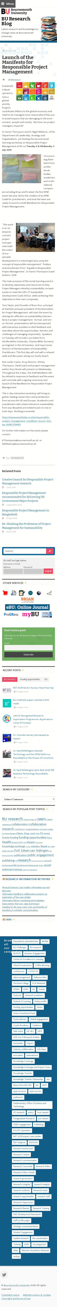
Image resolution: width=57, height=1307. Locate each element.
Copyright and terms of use (15, 1298)
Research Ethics (43, 1166)
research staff (43, 1196)
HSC (24, 842)
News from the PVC (22, 1085)
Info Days (41, 1049)
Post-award (42, 1112)
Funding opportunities (23, 1007)
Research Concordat (22, 1166)
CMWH (49, 820)
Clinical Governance (22, 965)
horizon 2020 (17, 842)
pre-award (43, 1118)
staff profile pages (21, 1220)
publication (20, 855)
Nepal (44, 846)
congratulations (32, 829)
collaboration (19, 824)
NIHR (53, 847)
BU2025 (17, 953)
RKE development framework (26, 865)
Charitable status (10, 1295)
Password (28, 567)
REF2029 (33, 1142)
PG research (18, 1112)
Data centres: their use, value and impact (20, 904)
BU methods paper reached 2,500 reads (31, 702)
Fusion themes (19, 1019)
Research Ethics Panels (23, 1172)
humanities (18, 1043)
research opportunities (23, 1196)
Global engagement (39, 1019)
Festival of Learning (22, 1001)
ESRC (38, 834)
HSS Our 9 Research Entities (26, 1037)
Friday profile (40, 1001)
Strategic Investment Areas (25, 1226)
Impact (30, 1043)
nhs (49, 847)
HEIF (39, 1031)
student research (21, 1238)
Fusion (49, 838)
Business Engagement (34, 953)
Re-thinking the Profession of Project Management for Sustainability (26, 525)
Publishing (38, 1124)
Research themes (21, 1208)
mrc (48, 1079)
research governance (23, 1178)
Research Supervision (23, 1202)
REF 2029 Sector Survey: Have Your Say (33, 687)
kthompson (15, 80)
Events (6, 837)
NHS (44, 1085)
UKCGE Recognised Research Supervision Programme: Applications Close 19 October (33, 719)
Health (6, 842)
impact (31, 842)
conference (19, 829)
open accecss (19, 1091)
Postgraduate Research (24, 1118)
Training (16, 1244)
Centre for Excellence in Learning (28, 959)
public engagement (40, 855)
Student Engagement (23, 1232)
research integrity (42, 1184)
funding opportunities (32, 837)
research (24, 860)
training (17, 869)
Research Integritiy (21, 1184)
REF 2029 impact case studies (27, 1136)
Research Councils (37, 861)
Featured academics (34, 995)
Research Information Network (27, 879)
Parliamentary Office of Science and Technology (29, 1105)
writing (16, 1256)
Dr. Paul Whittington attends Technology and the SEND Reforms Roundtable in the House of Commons (33, 754)
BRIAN (45, 941)
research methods (21, 1190)
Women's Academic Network (35, 1250)
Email (6, 643)
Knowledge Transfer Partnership (28, 1079)
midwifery (35, 846)
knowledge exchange (13, 846)
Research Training (41, 1208)
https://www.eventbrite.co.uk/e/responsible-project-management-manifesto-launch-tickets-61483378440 (27, 421)
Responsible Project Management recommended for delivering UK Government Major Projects (24, 496)
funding (14, 837)
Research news (40, 1190)
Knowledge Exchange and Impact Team (31, 1067)
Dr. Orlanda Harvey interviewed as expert (31, 737)
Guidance (36, 1025)
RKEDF (41, 865)
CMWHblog (6, 825)
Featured (17, 995)
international (32, 1055)
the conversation (40, 1238)
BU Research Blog (15, 21)
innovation (39, 842)
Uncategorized (17, 458)
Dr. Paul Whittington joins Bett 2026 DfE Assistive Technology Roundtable (33, 772)
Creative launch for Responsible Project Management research (27, 481)
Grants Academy (21, 1025)
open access (8, 851)
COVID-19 (33, 971)
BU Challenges (19, 947)
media (28, 847)
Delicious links (40, 977)
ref (16, 861)
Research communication (25, 1160)
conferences (19, 971)
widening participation (29, 870)
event (47, 833)
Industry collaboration (23, 1049)
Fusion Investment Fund (24, 1013)
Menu (10, 4)
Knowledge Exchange (23, 1061)
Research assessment (23, 1148)
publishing (8, 860)
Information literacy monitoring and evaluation (23, 900)
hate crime (18, 1031)
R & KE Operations (22, 1130)
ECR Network (38, 983)
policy (31, 1112)
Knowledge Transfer (22, 1073)
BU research (12, 819)
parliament (18, 1097)
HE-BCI (30, 1031)
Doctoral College (46, 829)
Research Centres (21, 1154)
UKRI (8, 919)
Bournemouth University (18, 13)
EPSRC (16, 989)
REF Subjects (19, 1142)
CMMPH (41, 819)
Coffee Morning (42, 965)
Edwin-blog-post (25, 833)
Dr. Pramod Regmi (9, 834)
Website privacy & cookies (37, 1295)
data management (21, 977)
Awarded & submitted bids (25, 941)
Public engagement (22, 1124)
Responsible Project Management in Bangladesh (25, 512)
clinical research (29, 820)
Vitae (15, 1250)
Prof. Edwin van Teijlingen (31, 850)
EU (41, 833)
